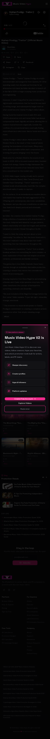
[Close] (45, 327)
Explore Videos (25, 403)
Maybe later (25, 409)
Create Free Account (23, 398)
